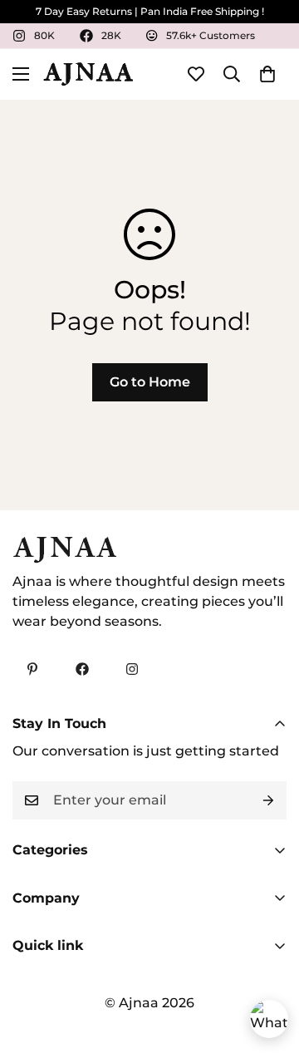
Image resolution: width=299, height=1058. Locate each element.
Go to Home (150, 382)
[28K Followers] (82, 669)
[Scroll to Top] (269, 970)
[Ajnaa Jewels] (88, 74)
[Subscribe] (268, 800)
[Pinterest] (32, 669)
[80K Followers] (132, 669)
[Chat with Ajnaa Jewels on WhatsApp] (269, 1019)
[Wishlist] (196, 74)
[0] (267, 74)
